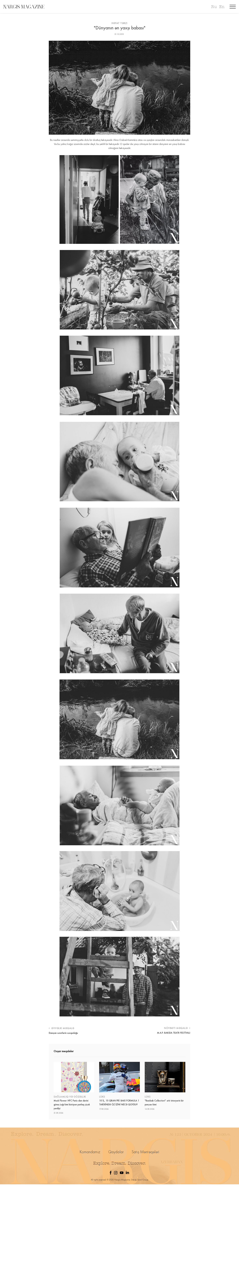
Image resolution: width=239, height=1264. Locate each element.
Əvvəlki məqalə (62, 1028)
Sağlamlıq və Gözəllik (70, 1096)
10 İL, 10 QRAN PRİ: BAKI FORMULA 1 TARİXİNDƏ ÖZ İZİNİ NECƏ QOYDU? (119, 1102)
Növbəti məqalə (176, 1028)
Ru (214, 7)
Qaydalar (116, 1151)
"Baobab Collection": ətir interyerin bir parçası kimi (164, 1102)
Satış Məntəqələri (145, 1151)
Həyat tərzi (119, 23)
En (221, 7)
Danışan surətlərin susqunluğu (63, 1033)
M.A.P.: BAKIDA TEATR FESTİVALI (173, 1032)
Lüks (102, 1096)
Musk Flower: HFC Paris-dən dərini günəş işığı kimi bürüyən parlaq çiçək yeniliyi (72, 1104)
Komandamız (90, 1151)
